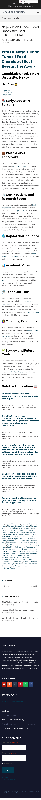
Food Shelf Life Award (10, 553)
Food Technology (19, 166)
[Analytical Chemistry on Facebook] (31, 684)
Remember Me (9, 764)
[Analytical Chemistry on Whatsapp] (25, 684)
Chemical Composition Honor (18, 526)
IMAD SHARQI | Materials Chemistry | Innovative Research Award (20, 603)
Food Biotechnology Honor (12, 536)
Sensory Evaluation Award (25, 566)
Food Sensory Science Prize (28, 551)
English (24, 1)
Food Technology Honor (28, 553)
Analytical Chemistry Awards (13, 701)
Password (10, 753)
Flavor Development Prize (25, 532)
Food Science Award (9, 551)
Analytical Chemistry (14, 11)
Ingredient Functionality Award (15, 558)
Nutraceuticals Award (26, 559)
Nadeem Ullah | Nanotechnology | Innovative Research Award (19, 611)
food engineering (8, 280)
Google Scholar (7, 95)
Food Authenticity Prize (27, 534)
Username (10, 742)
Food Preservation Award (16, 545)
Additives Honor (14, 524)
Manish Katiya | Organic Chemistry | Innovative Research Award (20, 619)
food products (18, 210)
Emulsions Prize (22, 530)
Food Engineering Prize (16, 541)
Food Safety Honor (30, 549)
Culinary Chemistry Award (22, 528)
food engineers (33, 330)
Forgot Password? (8, 779)
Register (5, 777)
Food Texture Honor (9, 555)
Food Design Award (14, 538)
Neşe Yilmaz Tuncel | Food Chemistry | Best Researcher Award (20, 31)
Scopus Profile (7, 90)
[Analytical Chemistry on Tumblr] (15, 684)
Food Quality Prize (14, 547)
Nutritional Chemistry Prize (12, 562)
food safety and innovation (21, 372)
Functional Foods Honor (27, 555)
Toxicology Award (8, 568)
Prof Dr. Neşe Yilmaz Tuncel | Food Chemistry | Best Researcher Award (20, 59)
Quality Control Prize (15, 564)
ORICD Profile (7, 92)
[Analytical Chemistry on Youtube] (4, 684)
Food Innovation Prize (14, 543)
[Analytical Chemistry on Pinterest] (20, 684)
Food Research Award (14, 549)
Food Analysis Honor (9, 534)
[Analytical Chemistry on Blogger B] (9, 684)
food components (32, 312)
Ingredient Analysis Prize (11, 557)
